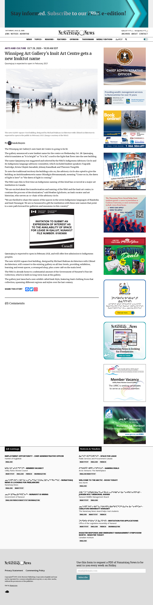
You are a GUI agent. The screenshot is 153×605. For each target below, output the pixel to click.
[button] (7, 591)
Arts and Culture (15, 48)
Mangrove (13, 585)
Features (61, 39)
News (29, 39)
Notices (14, 34)
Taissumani (88, 39)
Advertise (24, 34)
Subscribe (83, 577)
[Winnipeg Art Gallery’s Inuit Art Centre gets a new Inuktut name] (52, 99)
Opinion (74, 39)
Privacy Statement (14, 570)
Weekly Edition (104, 39)
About (134, 34)
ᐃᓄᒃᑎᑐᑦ (119, 39)
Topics (37, 39)
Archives (126, 34)
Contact (143, 34)
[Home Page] (76, 32)
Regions (49, 39)
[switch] (145, 39)
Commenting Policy (35, 570)
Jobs (7, 34)
